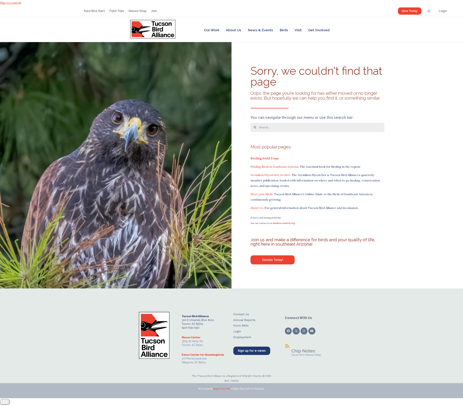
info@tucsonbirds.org (284, 223)
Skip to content (10, 3)
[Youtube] (311, 330)
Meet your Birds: (261, 194)
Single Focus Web (221, 388)
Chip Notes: (303, 350)
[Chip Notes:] (287, 346)
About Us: (257, 208)
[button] (212, 30)
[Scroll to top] (5, 402)
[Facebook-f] (288, 330)
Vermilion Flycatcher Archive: (270, 175)
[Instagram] (304, 330)
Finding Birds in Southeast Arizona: (274, 166)
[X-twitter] (296, 330)
